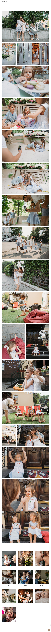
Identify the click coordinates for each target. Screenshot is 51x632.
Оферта (25, 629)
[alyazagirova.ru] (4, 2)
